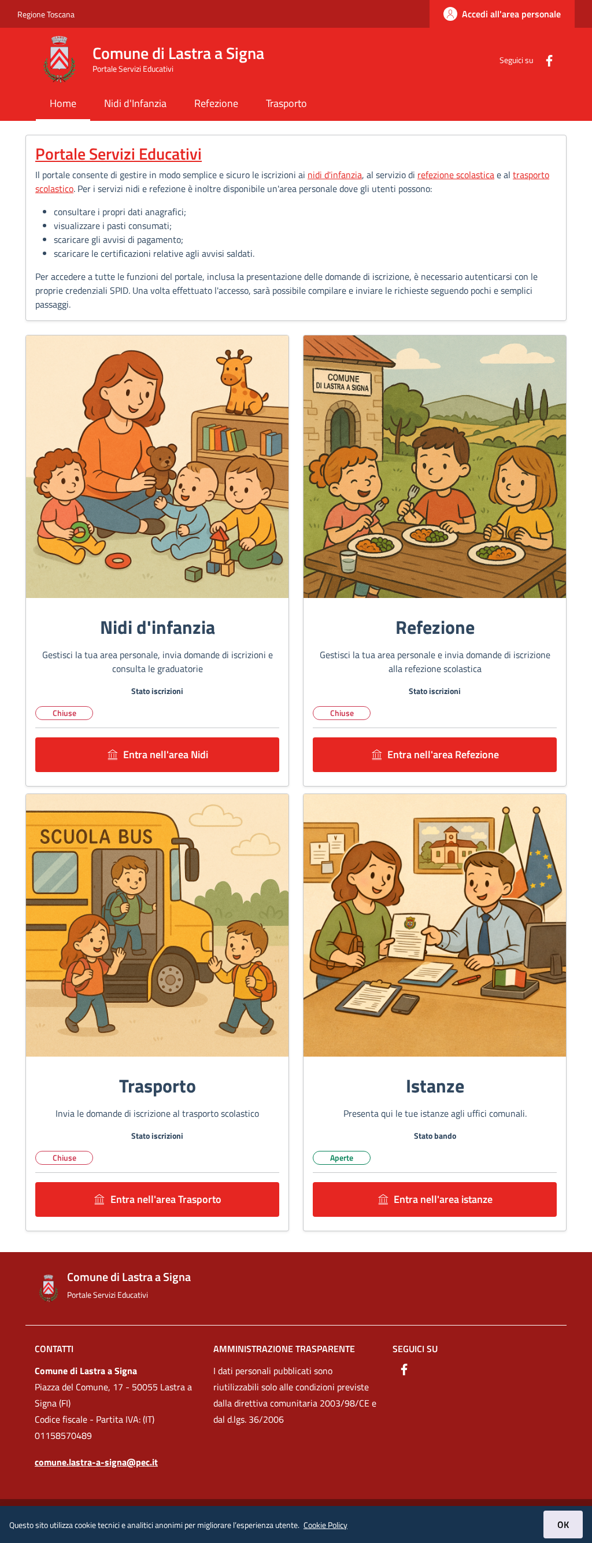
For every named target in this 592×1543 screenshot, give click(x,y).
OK (563, 1524)
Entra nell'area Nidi (165, 754)
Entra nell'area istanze (443, 1199)
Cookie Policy (325, 1525)
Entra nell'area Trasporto (165, 1199)
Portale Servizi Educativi (118, 153)
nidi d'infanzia (335, 175)
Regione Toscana (46, 14)
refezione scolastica (455, 175)
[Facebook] (544, 59)
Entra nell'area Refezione (443, 754)
